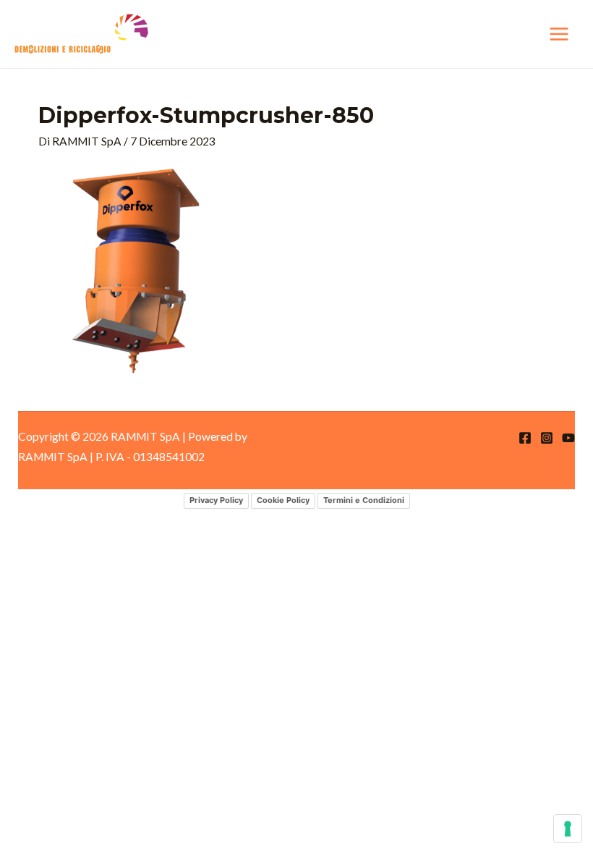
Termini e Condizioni (363, 500)
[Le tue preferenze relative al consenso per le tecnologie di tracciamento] (567, 828)
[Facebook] (525, 437)
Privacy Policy (216, 500)
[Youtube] (568, 437)
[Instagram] (546, 437)
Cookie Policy (283, 500)
